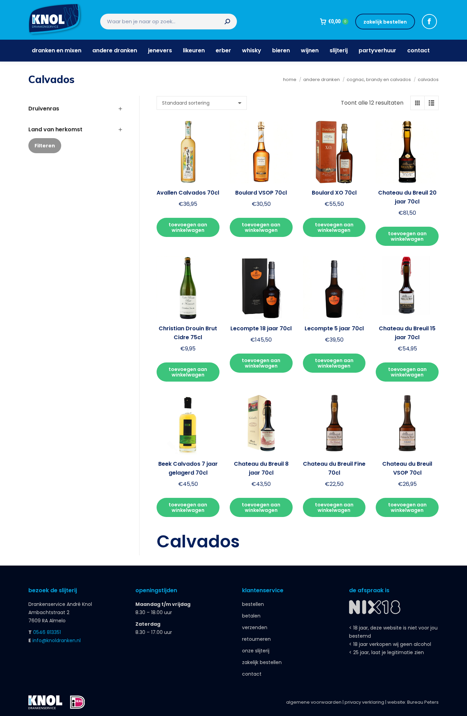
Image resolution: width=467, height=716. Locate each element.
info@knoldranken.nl (56, 640)
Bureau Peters (423, 702)
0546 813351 (47, 632)
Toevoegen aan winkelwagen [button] (188, 227)
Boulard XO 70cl (334, 193)
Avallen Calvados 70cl (188, 193)
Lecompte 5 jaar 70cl (334, 328)
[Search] (227, 21)
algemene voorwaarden (314, 702)
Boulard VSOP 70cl (261, 193)
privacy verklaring (364, 702)
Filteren (45, 145)
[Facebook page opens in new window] (429, 21)
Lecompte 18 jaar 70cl (261, 328)
